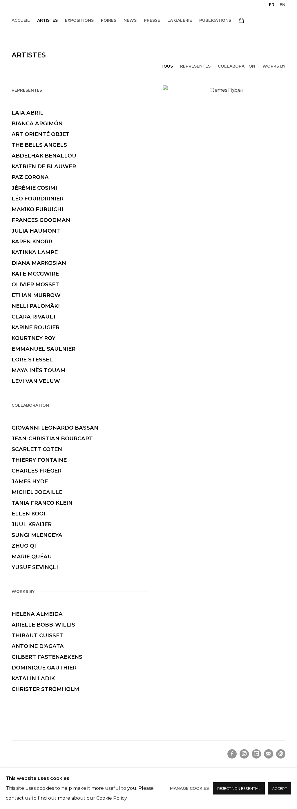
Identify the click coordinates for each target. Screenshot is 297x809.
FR (271, 4)
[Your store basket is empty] (241, 21)
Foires (108, 20)
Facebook (232, 754)
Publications (215, 20)
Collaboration (236, 66)
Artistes (47, 20)
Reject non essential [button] (238, 788)
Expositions (79, 20)
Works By (273, 66)
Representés (195, 66)
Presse (152, 20)
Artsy (256, 754)
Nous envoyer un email (280, 754)
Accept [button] (279, 788)
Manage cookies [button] (189, 788)
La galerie (179, 20)
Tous (167, 66)
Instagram (244, 754)
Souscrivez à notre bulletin (268, 754)
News (130, 20)
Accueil (21, 20)
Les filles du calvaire (75, 11)
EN (282, 4)
